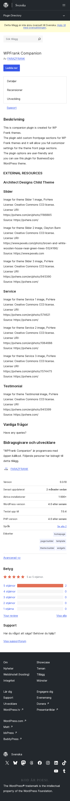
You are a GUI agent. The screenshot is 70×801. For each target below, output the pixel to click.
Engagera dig (45, 691)
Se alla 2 (62, 526)
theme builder (47, 548)
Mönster (42, 680)
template (60, 541)
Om (5, 662)
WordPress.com (15, 721)
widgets (61, 548)
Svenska (16, 754)
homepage (59, 534)
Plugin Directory (12, 15)
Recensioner (14, 90)
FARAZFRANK (16, 58)
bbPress (10, 733)
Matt (8, 727)
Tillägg (41, 674)
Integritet (9, 680)
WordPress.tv (13, 709)
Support (12, 107)
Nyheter (8, 668)
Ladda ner (12, 67)
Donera (43, 703)
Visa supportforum (14, 641)
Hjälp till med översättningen (44, 26)
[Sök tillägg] (39, 39)
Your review (10, 615)
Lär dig (7, 691)
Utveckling (13, 99)
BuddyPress (12, 739)
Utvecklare (10, 703)
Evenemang (44, 697)
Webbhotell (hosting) (16, 674)
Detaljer (11, 81)
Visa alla (61, 615)
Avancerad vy (12, 557)
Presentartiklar (47, 709)
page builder (47, 541)
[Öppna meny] (64, 5)
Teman (41, 668)
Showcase (43, 662)
